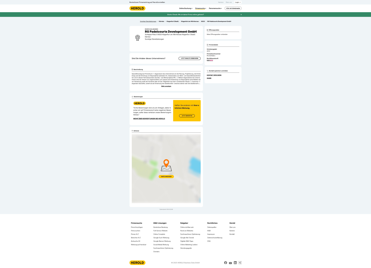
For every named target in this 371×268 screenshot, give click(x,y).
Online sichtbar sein (187, 227)
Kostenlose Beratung (160, 227)
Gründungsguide (186, 248)
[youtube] (230, 262)
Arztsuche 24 (135, 241)
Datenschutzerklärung (214, 238)
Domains (156, 252)
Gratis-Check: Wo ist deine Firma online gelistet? (185, 14)
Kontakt (232, 234)
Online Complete (159, 234)
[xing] (240, 262)
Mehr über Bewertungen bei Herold (149, 119)
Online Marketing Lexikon (188, 245)
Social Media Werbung (161, 245)
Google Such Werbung (161, 238)
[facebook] (225, 262)
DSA (208, 241)
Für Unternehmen (233, 8)
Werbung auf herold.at (138, 245)
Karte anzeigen (166, 176)
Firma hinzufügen (137, 227)
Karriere (220, 2)
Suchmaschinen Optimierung (163, 248)
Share (209, 78)
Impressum (211, 234)
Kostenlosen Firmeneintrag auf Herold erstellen (147, 2)
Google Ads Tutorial (187, 238)
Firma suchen (135, 231)
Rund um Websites (186, 231)
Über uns (229, 2)
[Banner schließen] (241, 14)
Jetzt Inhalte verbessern (189, 58)
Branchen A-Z (136, 238)
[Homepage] (137, 8)
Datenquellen (211, 227)
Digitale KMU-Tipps (186, 241)
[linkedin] (235, 262)
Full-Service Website (160, 231)
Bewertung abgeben (151, 29)
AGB (209, 231)
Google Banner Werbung (162, 241)
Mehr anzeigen (166, 86)
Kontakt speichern (214, 75)
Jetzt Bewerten (187, 115)
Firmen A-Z (135, 234)
